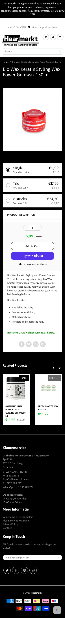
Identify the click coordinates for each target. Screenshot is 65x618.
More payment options (33, 264)
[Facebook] (15, 570)
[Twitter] (7, 570)
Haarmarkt (36, 592)
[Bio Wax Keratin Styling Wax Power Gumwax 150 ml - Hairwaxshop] (32, 119)
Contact (7, 527)
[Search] (59, 51)
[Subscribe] (58, 558)
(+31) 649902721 (18, 27)
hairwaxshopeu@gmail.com (44, 27)
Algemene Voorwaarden (16, 520)
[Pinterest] (24, 570)
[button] (32, 170)
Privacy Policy (10, 524)
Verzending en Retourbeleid (18, 517)
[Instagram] (33, 570)
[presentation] (53, 368)
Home (5, 62)
